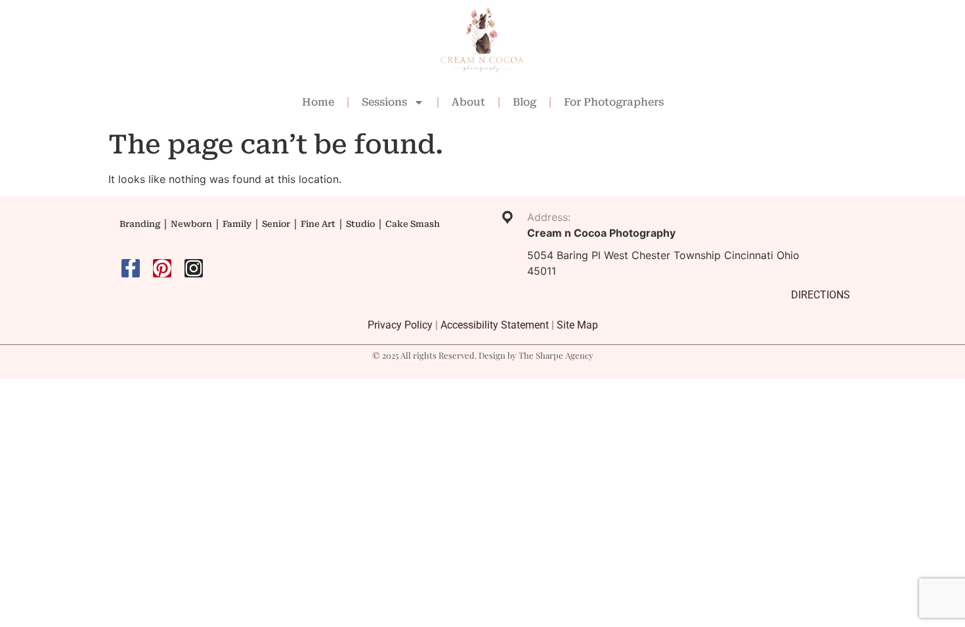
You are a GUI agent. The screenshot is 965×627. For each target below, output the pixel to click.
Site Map (577, 325)
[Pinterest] (162, 268)
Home (318, 102)
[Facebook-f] (130, 268)
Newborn (191, 224)
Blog (524, 102)
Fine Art (318, 224)
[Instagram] (193, 268)
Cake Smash (412, 224)
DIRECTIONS (820, 295)
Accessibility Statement (494, 325)
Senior (276, 224)
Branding (139, 224)
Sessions (384, 102)
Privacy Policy (400, 325)
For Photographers (614, 102)
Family (237, 224)
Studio (360, 224)
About (468, 102)
